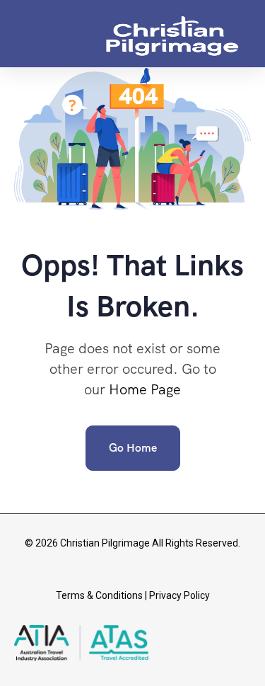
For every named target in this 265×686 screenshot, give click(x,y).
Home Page (145, 389)
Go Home (133, 447)
